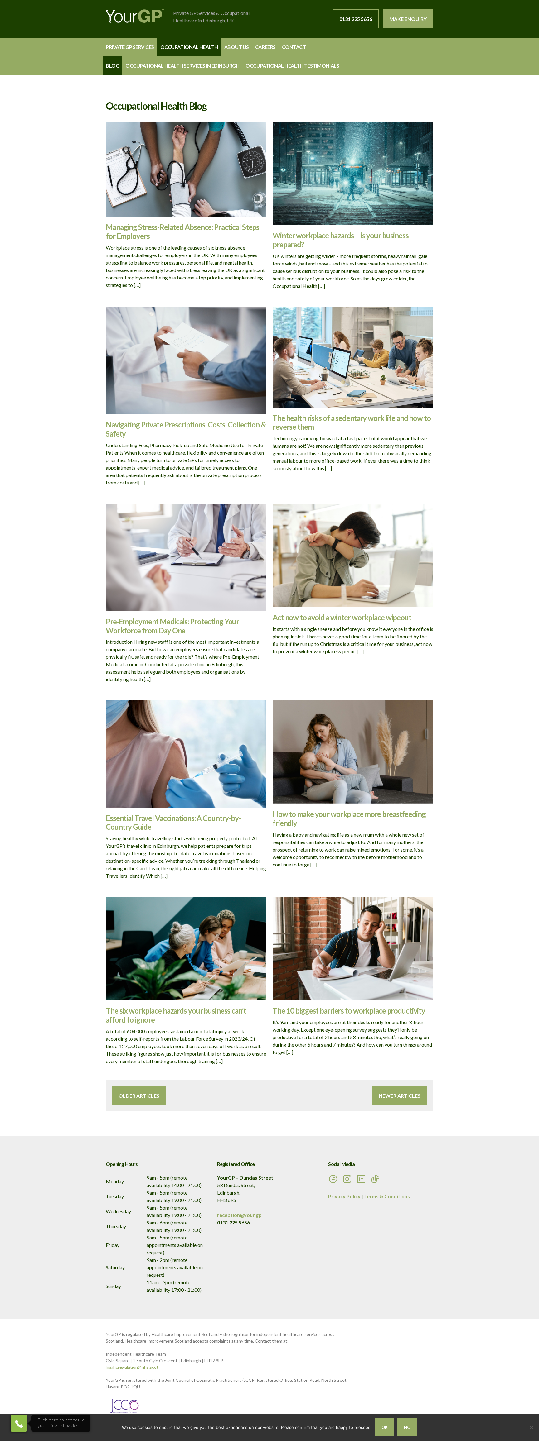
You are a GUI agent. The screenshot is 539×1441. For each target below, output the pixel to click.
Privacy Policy (344, 1196)
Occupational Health (189, 47)
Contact (294, 47)
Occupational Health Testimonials (292, 66)
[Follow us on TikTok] (376, 1181)
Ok (384, 1427)
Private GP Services (130, 47)
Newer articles (399, 1096)
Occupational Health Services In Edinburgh (182, 66)
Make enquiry (408, 19)
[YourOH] (135, 16)
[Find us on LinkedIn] (362, 1181)
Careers (265, 47)
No (407, 1427)
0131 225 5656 (355, 19)
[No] (531, 1427)
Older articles (139, 1096)
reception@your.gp (239, 1215)
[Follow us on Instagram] (348, 1181)
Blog (112, 66)
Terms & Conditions (387, 1196)
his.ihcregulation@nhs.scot (132, 1367)
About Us (236, 47)
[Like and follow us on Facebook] (334, 1181)
